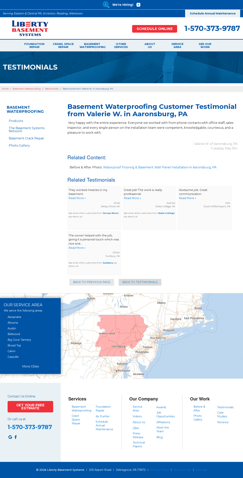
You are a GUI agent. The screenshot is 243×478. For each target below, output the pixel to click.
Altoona (13, 322)
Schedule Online (155, 29)
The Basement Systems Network (26, 129)
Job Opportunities (165, 414)
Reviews (222, 422)
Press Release (138, 435)
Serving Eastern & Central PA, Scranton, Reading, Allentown (43, 13)
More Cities (30, 366)
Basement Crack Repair (26, 138)
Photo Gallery (19, 145)
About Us (149, 45)
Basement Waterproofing (92, 45)
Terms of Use (182, 470)
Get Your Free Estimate (30, 406)
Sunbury (108, 262)
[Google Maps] (10, 437)
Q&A (136, 428)
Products (16, 121)
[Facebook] (15, 437)
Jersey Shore (111, 213)
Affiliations (163, 422)
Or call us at (17, 419)
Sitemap (201, 470)
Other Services (121, 45)
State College (166, 213)
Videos (137, 416)
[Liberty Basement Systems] (27, 28)
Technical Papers (139, 444)
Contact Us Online (21, 396)
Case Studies (222, 414)
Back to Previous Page (91, 282)
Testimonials (225, 407)
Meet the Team (162, 429)
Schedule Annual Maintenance (213, 13)
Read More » (77, 198)
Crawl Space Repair (63, 45)
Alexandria (14, 317)
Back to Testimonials (140, 282)
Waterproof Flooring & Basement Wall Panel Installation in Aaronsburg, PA (159, 167)
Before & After (199, 408)
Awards (161, 407)
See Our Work (205, 45)
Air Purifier (103, 416)
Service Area (177, 45)
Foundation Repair (34, 45)
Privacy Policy (159, 470)
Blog (159, 437)
